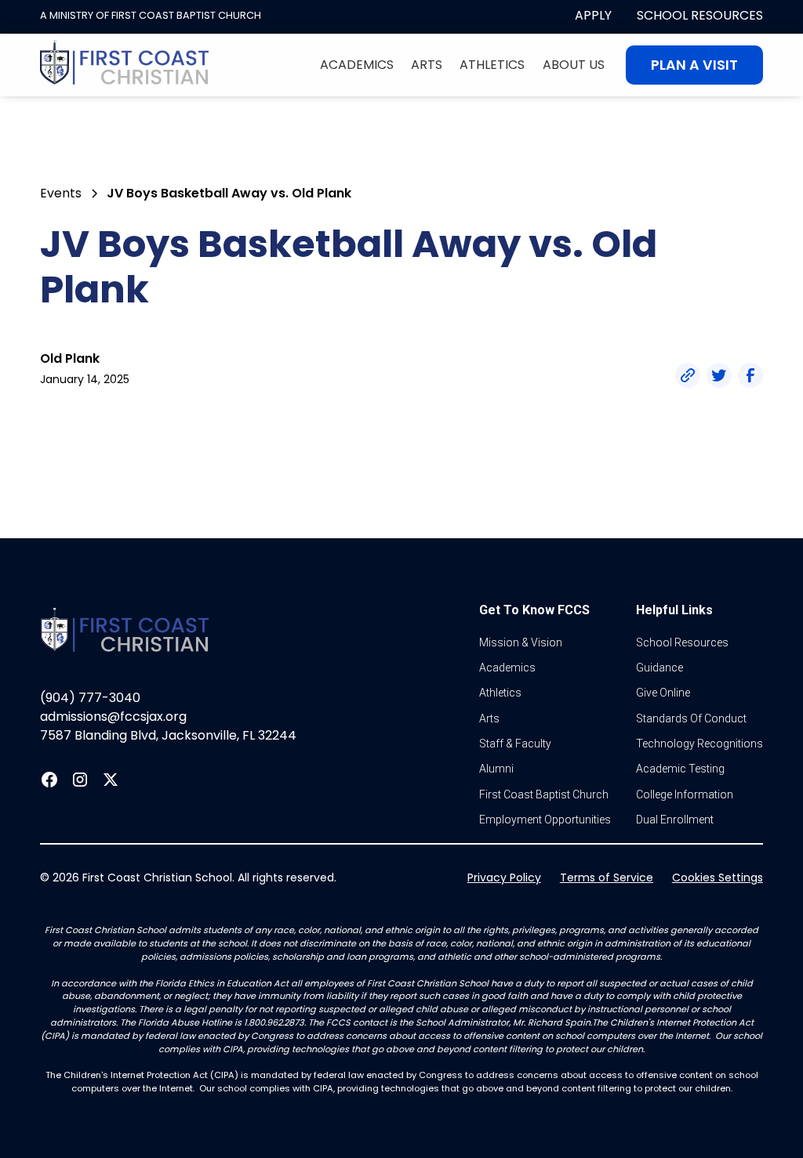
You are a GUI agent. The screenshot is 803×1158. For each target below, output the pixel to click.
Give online (663, 692)
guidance (659, 667)
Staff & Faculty (515, 743)
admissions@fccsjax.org (113, 716)
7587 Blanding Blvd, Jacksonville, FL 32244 (168, 735)
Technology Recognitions (699, 743)
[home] (124, 65)
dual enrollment (675, 819)
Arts (426, 65)
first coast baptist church (544, 794)
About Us (574, 65)
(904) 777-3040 (90, 698)
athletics (500, 692)
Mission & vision (520, 642)
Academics (357, 65)
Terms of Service (606, 877)
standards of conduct (691, 718)
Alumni (496, 768)
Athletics (492, 65)
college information (684, 794)
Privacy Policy (504, 877)
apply (593, 15)
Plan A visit (694, 65)
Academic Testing (680, 768)
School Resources (700, 15)
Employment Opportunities (545, 819)
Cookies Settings (717, 877)
